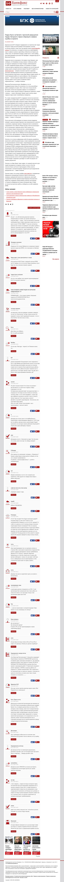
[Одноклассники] (52, 3)
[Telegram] (41, 3)
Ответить (13, 235)
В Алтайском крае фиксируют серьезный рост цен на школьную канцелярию (51, 144)
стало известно (28, 173)
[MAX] (50, 3)
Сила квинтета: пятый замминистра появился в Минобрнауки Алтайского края (50, 88)
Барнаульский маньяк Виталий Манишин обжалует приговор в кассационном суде (51, 198)
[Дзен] (47, 3)
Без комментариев (37, 8)
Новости (8, 8)
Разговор (26, 8)
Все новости (56, 259)
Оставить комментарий (34, 207)
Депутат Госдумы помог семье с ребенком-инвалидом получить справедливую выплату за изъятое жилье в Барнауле (50, 100)
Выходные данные (9, 876)
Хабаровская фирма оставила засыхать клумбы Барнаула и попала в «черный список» (50, 135)
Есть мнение (17, 8)
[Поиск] (55, 12)
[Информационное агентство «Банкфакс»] (18, 3)
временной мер (9, 71)
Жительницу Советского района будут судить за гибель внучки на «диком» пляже (51, 63)
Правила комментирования (40, 876)
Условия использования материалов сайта (23, 876)
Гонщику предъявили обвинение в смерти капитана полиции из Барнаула (50, 71)
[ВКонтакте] (44, 3)
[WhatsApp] (13, 204)
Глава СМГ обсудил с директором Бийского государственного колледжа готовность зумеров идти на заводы (50, 250)
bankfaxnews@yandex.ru (12, 863)
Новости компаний (52, 8)
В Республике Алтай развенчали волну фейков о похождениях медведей (50, 80)
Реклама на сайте (23, 877)
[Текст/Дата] (57, 12)
